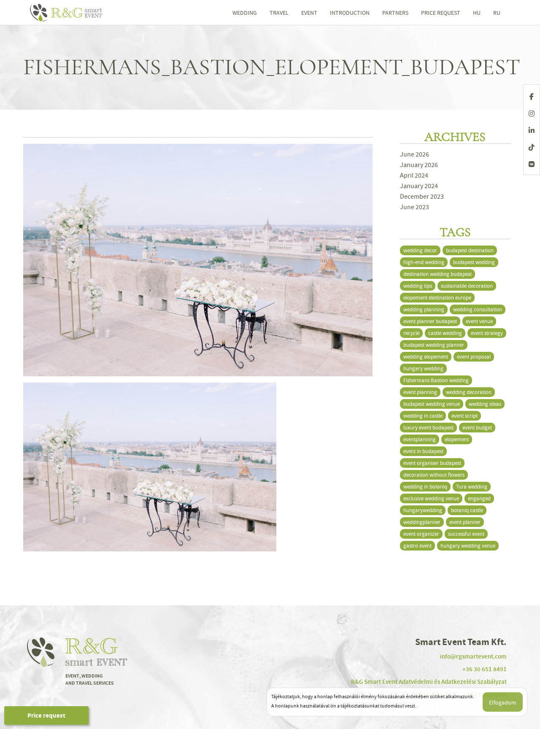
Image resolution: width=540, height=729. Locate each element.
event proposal (474, 356)
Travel (279, 12)
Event (309, 12)
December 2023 (422, 196)
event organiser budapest (432, 463)
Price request (46, 715)
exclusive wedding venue (431, 498)
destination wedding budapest (437, 274)
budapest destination (470, 250)
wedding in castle (423, 415)
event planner (465, 522)
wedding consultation (477, 309)
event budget (477, 427)
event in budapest (423, 451)
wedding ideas (485, 404)
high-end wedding (423, 262)
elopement (457, 439)
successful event (466, 533)
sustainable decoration (467, 285)
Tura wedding (471, 486)
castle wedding (445, 333)
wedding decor (420, 250)
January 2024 (419, 186)
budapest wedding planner (433, 344)
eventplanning (419, 439)
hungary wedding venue (467, 545)
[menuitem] (477, 12)
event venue (479, 321)
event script (464, 415)
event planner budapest (430, 321)
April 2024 (414, 175)
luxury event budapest (428, 427)
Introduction (350, 12)
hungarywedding (422, 510)
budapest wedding (474, 262)
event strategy (487, 333)
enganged (479, 498)
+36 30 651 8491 (484, 669)
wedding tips (417, 285)
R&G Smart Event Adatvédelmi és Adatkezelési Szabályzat (429, 682)
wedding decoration (468, 392)
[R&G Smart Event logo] (67, 12)
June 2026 (414, 154)
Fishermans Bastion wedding (436, 380)
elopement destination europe (437, 297)
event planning (420, 392)
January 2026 (419, 165)
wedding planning (423, 309)
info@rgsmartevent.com (473, 656)
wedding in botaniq (425, 486)
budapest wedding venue (431, 404)
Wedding (244, 12)
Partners (395, 12)
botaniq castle (467, 510)
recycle (411, 333)
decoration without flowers (433, 474)
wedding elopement (425, 356)
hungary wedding (423, 368)
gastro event (417, 545)
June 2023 (414, 207)
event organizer (421, 533)
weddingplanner (421, 522)
